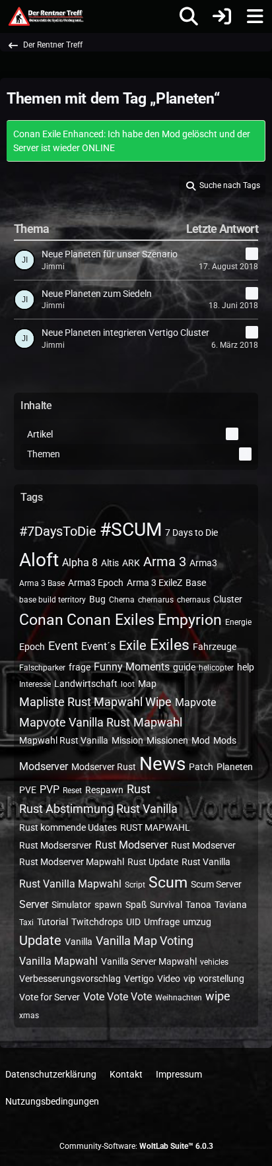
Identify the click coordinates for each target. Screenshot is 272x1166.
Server (33, 904)
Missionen (167, 740)
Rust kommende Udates (68, 827)
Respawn (104, 790)
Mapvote (195, 702)
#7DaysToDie (57, 531)
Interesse (35, 684)
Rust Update (152, 862)
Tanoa (198, 904)
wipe (217, 996)
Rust (139, 789)
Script (135, 885)
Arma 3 (164, 561)
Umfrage (162, 922)
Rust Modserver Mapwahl (71, 862)
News (162, 764)
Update (40, 940)
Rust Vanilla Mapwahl (70, 884)
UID (133, 922)
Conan (41, 620)
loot (128, 684)
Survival (166, 904)
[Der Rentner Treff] (45, 16)
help (245, 667)
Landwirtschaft (86, 683)
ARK (131, 563)
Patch (201, 766)
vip (189, 978)
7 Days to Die (191, 532)
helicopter (216, 667)
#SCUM (131, 529)
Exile (133, 645)
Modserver (43, 766)
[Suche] (189, 16)
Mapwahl (157, 722)
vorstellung (221, 978)
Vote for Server (49, 997)
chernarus (156, 599)
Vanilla (78, 941)
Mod (200, 740)
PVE (27, 790)
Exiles (169, 645)
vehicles (214, 962)
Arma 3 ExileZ (154, 582)
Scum (168, 882)
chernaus (193, 599)
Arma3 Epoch (95, 582)
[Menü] (255, 16)
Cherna (122, 599)
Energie (238, 622)
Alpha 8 (80, 562)
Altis (110, 563)
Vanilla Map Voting (144, 941)
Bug (97, 599)
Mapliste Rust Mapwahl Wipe (95, 702)
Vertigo (139, 978)
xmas (29, 1015)
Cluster (227, 599)
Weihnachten (178, 997)
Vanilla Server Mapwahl (149, 961)
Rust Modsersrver (55, 845)
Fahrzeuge (214, 646)
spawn (108, 904)
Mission (127, 740)
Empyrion (190, 620)
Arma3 (203, 563)
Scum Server (216, 884)
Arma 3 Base (42, 583)
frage (79, 667)
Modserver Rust (103, 766)
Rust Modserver (131, 845)
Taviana (231, 904)
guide (184, 667)
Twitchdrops (97, 922)
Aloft (39, 560)
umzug (197, 922)
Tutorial (52, 922)
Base (196, 582)
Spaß (136, 904)
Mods (224, 740)
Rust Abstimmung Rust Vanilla (98, 809)
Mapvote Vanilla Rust (74, 722)
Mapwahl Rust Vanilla (63, 740)
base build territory (52, 599)
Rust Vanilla (206, 862)
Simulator (71, 904)
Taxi (26, 922)
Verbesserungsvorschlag (70, 978)
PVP (49, 789)
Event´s (98, 646)
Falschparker (42, 667)
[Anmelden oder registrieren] (222, 16)
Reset (72, 790)
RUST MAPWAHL (155, 827)
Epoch (32, 646)
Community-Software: (136, 1146)
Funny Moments (132, 667)
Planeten (235, 766)
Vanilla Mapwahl (58, 961)
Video (168, 978)
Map (147, 683)
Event (63, 646)
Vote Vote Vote (117, 996)
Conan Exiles (110, 620)
